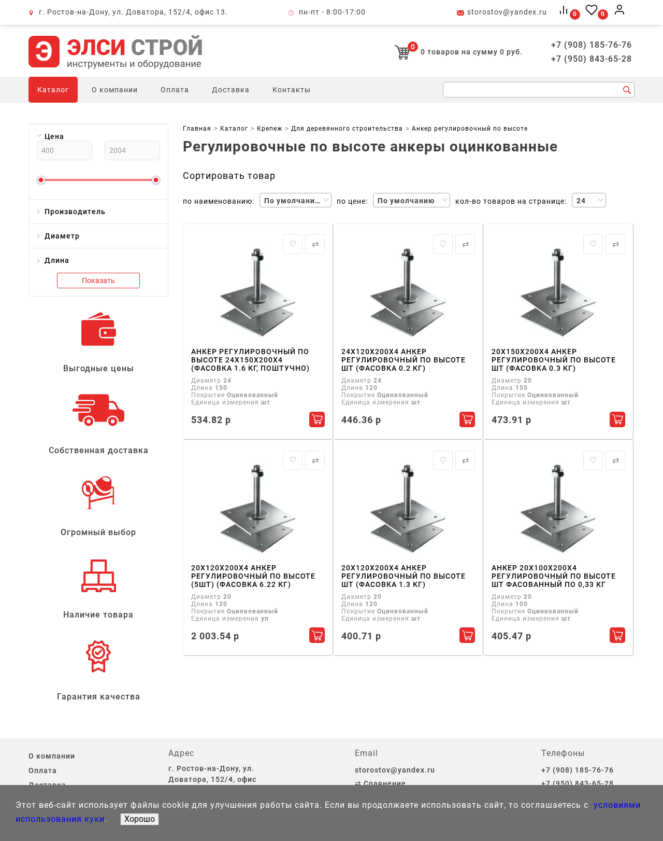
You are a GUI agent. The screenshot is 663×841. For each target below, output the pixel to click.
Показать (98, 280)
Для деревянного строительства (347, 128)
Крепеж (269, 128)
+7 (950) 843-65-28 (591, 59)
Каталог (53, 90)
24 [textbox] (581, 201)
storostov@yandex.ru (507, 12)
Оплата (175, 90)
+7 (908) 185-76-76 (591, 45)
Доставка (231, 90)
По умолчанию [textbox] (292, 201)
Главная (197, 128)
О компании (115, 90)
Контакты (291, 90)
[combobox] (296, 200)
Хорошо (139, 819)
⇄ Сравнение (380, 783)
